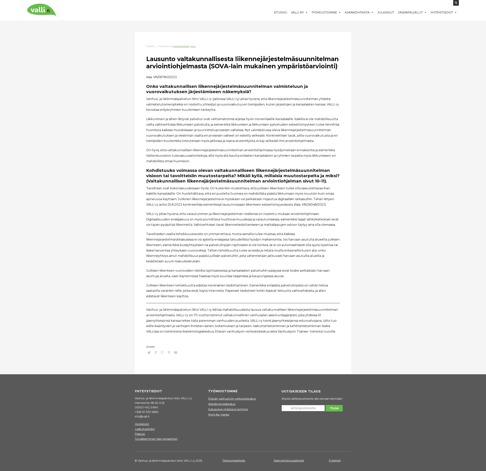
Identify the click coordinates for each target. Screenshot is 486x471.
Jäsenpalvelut (410, 12)
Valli (193, 46)
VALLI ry (297, 12)
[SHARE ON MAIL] (175, 352)
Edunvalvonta (181, 46)
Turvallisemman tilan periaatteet (156, 439)
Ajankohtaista (357, 12)
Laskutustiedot (145, 429)
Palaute (140, 434)
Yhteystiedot (442, 12)
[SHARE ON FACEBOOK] (156, 352)
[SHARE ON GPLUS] (162, 352)
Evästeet (335, 460)
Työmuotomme (324, 12)
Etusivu (280, 12)
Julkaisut (385, 12)
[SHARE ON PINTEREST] (169, 352)
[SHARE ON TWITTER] (149, 352)
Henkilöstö (142, 424)
